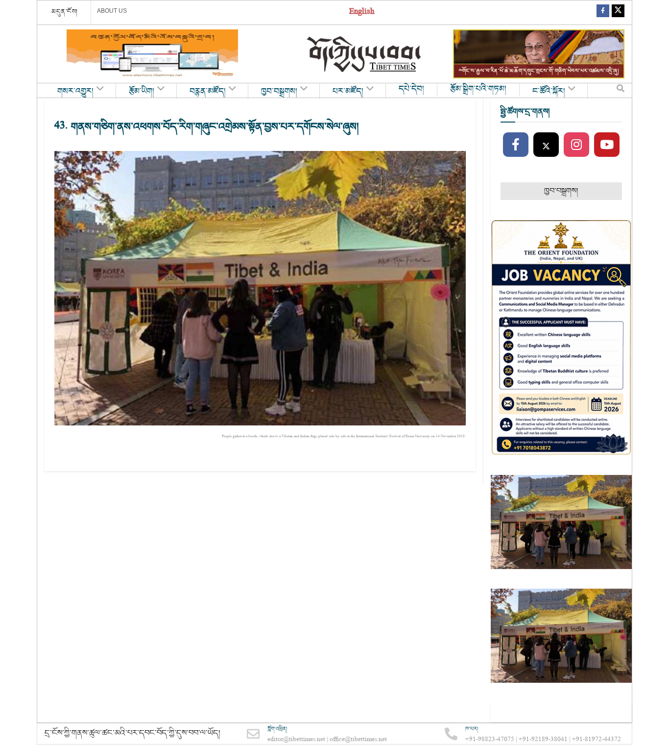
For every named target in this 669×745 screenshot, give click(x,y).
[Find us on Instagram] (576, 145)
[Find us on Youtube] (607, 145)
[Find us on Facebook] (603, 12)
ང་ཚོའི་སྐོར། (548, 91)
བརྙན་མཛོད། (208, 91)
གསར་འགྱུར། (75, 91)
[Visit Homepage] (365, 54)
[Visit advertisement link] (152, 53)
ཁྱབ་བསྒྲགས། (279, 91)
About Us (112, 10)
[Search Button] (620, 90)
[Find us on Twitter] (618, 12)
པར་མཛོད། (348, 91)
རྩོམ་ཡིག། (141, 91)
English (361, 12)
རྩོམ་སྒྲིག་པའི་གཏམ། (478, 89)
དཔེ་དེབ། (411, 89)
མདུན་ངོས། (64, 12)
